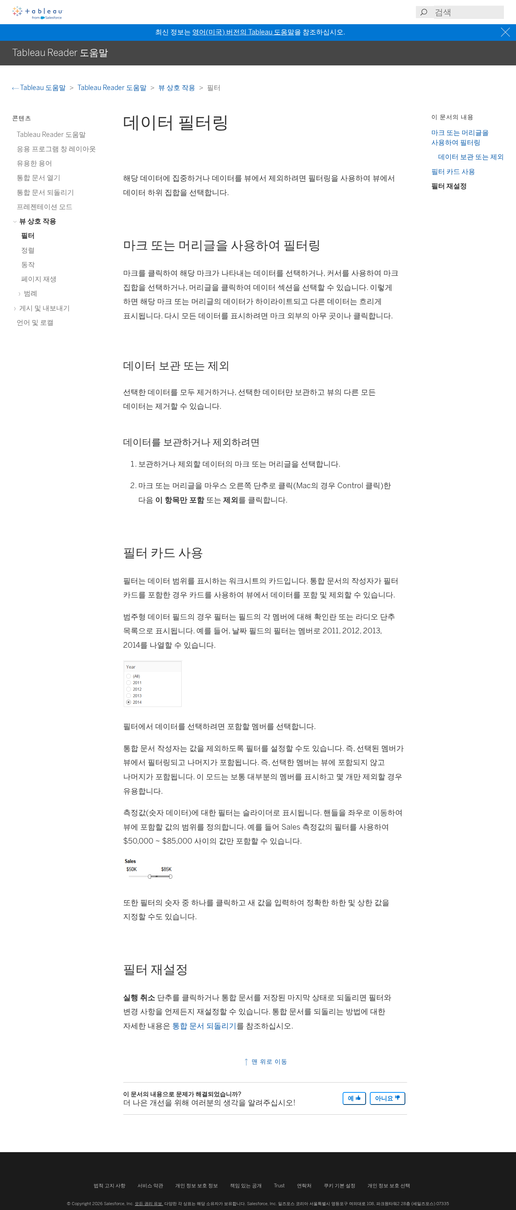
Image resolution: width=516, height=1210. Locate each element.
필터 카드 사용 (453, 171)
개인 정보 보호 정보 (196, 1185)
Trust (279, 1185)
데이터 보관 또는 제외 (471, 157)
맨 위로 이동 (268, 1061)
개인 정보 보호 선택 (389, 1185)
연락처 (304, 1185)
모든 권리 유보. (149, 1203)
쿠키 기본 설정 (339, 1185)
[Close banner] (506, 32)
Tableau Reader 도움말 (112, 88)
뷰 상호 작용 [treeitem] (37, 221)
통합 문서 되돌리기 (204, 1025)
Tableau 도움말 (43, 88)
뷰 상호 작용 (177, 88)
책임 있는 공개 (246, 1185)
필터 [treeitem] (28, 235)
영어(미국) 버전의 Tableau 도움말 (243, 32)
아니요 (385, 1098)
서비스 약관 (150, 1185)
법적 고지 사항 (109, 1185)
